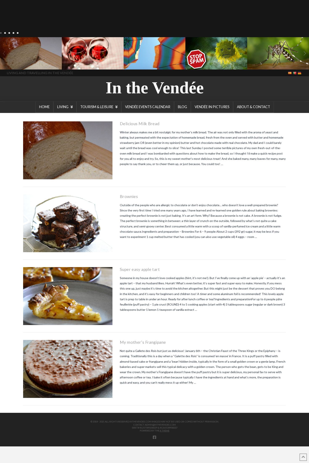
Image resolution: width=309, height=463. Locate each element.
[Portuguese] (295, 73)
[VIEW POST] (67, 150)
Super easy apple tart (140, 269)
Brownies (129, 196)
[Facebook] (154, 437)
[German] (299, 73)
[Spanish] (290, 73)
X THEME (164, 430)
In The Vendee (15, 63)
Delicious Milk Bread (139, 123)
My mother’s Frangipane (143, 342)
